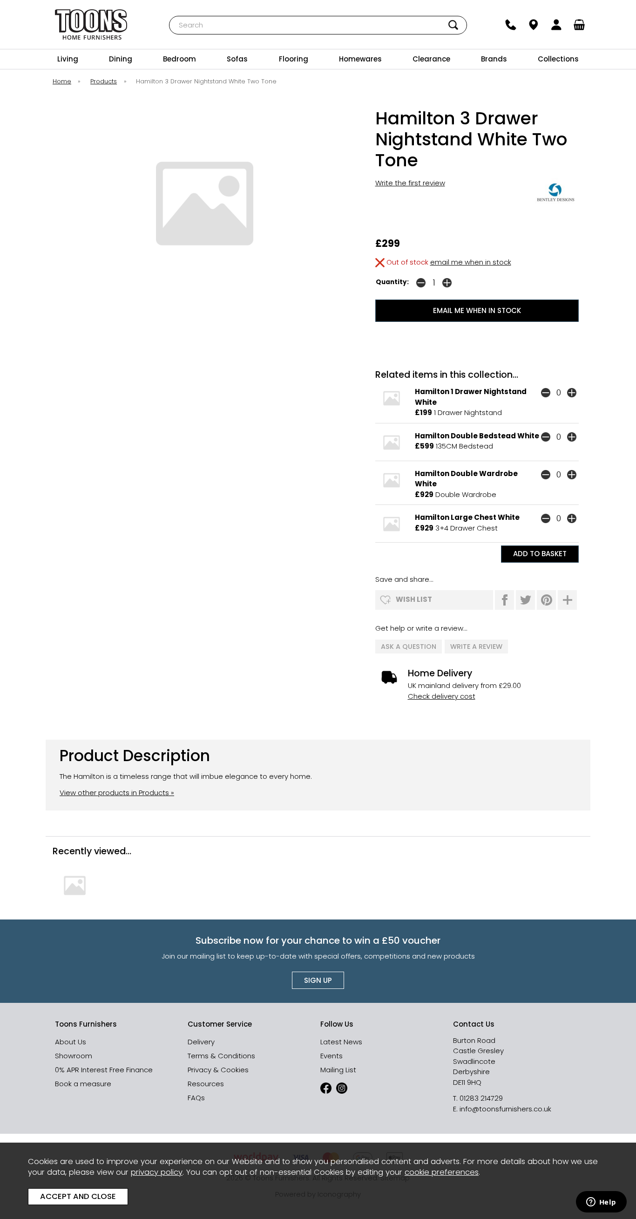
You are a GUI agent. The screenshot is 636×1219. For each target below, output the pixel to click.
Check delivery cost (441, 696)
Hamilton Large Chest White (467, 517)
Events (331, 1056)
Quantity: (392, 282)
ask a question (408, 646)
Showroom (73, 1056)
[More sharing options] (567, 600)
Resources (206, 1084)
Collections (558, 59)
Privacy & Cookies (218, 1070)
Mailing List (338, 1070)
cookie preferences (442, 1172)
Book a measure (83, 1084)
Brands (494, 59)
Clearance (431, 59)
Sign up (318, 980)
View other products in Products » (117, 792)
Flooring (293, 59)
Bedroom (179, 59)
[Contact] (511, 24)
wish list (414, 599)
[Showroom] (533, 24)
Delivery (201, 1042)
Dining (120, 59)
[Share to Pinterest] (546, 600)
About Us (70, 1042)
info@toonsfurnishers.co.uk (505, 1109)
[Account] (556, 24)
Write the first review (410, 183)
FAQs (196, 1098)
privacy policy (157, 1172)
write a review (476, 646)
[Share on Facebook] (504, 600)
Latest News (341, 1042)
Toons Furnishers (91, 24)
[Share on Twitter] (525, 600)
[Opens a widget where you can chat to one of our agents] (601, 1202)
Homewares (360, 59)
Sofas (237, 59)
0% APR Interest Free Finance (104, 1070)
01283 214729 (481, 1098)
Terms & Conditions (221, 1056)
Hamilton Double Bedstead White (477, 436)
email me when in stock (470, 262)
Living (67, 59)
